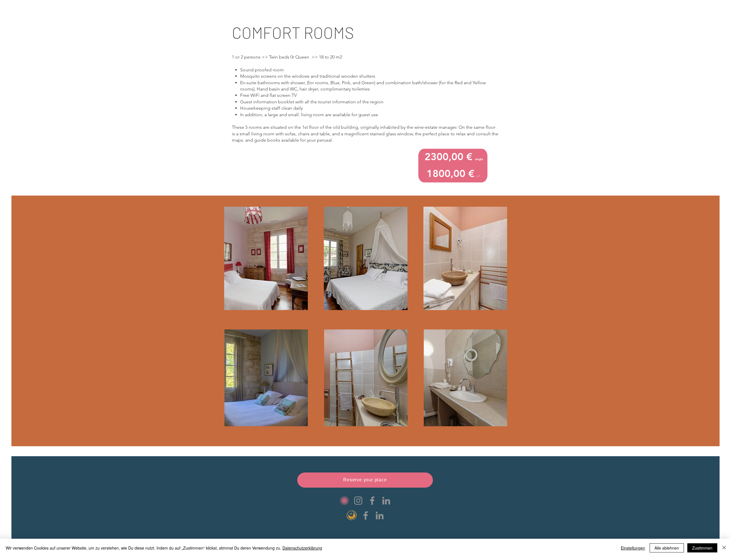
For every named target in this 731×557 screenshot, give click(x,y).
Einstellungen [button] (633, 548)
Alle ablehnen (666, 548)
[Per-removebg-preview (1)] (351, 515)
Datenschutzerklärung (302, 548)
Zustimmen (702, 548)
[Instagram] (358, 500)
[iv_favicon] (344, 500)
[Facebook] (372, 500)
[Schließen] (724, 547)
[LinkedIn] (386, 500)
